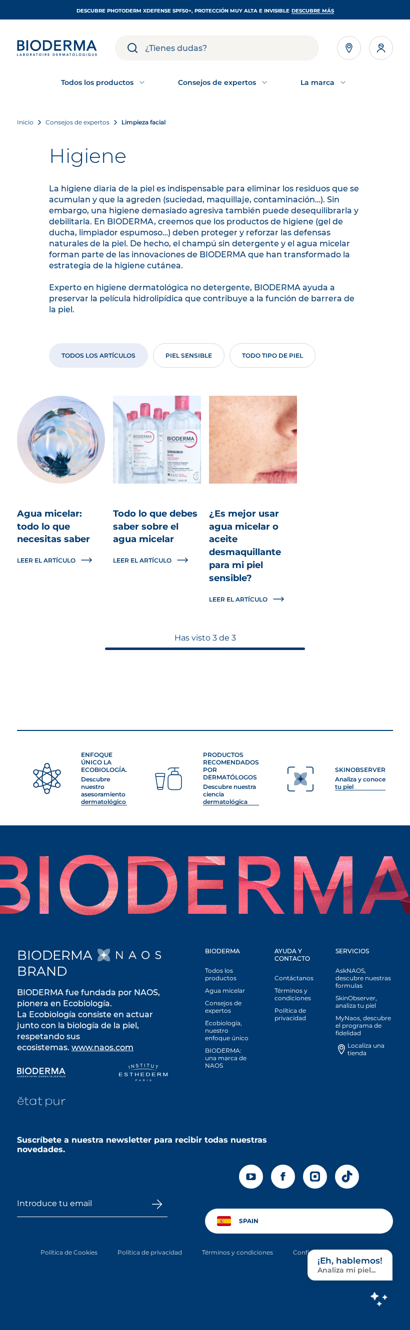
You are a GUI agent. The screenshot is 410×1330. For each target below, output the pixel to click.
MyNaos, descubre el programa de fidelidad (363, 1025)
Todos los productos (220, 974)
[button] (228, 1010)
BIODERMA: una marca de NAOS (225, 1058)
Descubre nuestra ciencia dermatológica (229, 794)
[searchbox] (232, 47)
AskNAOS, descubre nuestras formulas (363, 978)
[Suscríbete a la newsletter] (156, 1204)
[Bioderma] (41, 1073)
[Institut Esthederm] (143, 1073)
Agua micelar (225, 990)
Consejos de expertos (223, 1006)
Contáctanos (294, 978)
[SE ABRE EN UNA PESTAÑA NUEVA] (129, 955)
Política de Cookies (69, 1252)
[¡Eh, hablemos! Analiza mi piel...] (378, 1299)
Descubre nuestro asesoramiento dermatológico (103, 790)
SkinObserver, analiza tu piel (356, 1001)
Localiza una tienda (366, 1049)
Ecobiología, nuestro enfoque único (226, 1030)
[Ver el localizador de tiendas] (349, 48)
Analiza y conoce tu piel (360, 782)
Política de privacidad (290, 1014)
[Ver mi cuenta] (381, 48)
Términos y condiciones (292, 994)
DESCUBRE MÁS (313, 10)
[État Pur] (41, 1103)
